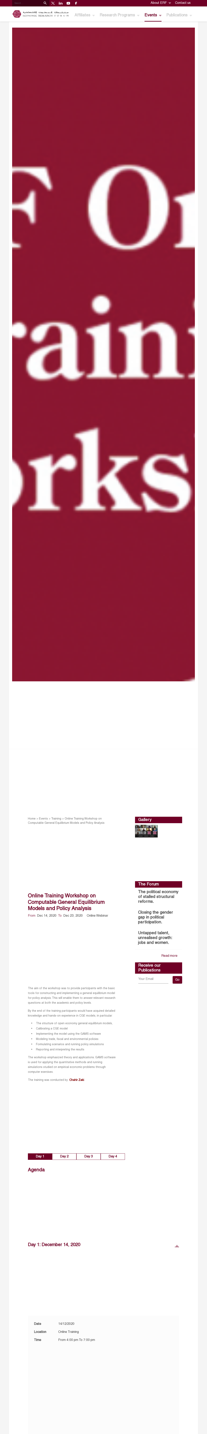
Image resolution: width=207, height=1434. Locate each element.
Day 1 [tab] (40, 1156)
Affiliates (83, 15)
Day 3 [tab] (88, 1156)
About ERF (159, 3)
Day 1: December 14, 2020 (54, 1245)
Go (177, 979)
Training (56, 819)
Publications (177, 15)
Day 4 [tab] (113, 1156)
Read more (169, 956)
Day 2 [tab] (64, 1156)
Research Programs (118, 15)
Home (32, 819)
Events (151, 15)
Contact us (183, 3)
